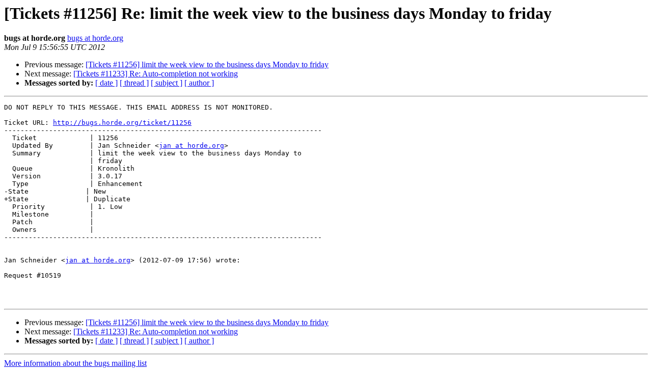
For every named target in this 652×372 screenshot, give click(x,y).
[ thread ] (134, 82)
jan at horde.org (191, 145)
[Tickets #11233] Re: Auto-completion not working (155, 73)
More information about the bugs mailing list (75, 363)
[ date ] (106, 82)
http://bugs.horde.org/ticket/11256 (122, 122)
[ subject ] (166, 82)
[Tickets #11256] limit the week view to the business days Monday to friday (207, 64)
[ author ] (199, 82)
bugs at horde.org (95, 38)
